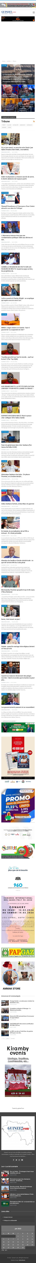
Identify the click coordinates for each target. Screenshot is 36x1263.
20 (8, 1244)
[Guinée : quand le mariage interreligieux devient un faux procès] (10, 638)
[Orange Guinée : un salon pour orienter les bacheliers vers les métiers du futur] (5, 1003)
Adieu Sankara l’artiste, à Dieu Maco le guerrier (17, 504)
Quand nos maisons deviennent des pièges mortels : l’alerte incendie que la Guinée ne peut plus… (18, 678)
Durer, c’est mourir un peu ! (10, 619)
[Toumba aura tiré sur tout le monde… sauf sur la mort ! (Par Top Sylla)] (10, 349)
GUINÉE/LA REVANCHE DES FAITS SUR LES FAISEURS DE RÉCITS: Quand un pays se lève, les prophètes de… (17, 269)
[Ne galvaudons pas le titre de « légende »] (9, 91)
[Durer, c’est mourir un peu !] (10, 611)
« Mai (2, 1250)
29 (18, 1247)
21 (13, 1244)
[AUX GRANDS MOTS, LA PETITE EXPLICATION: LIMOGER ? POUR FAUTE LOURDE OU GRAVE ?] (10, 378)
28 (13, 1247)
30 (23, 1247)
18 (32, 1242)
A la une (4, 65)
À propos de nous (8, 1217)
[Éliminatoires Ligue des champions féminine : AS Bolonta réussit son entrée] (5, 1181)
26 (3, 1247)
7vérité (3, 125)
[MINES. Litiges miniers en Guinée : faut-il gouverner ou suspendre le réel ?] (10, 319)
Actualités (15, 125)
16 (23, 1242)
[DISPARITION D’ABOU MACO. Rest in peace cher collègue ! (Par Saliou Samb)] (10, 407)
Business (4, 127)
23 (23, 1244)
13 (8, 1242)
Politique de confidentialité (10, 1220)
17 (27, 1242)
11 (32, 1239)
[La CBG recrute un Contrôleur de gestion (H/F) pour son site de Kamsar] (5, 1033)
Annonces (22, 125)
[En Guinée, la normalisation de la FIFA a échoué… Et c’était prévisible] (10, 523)
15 (18, 1242)
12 (3, 1242)
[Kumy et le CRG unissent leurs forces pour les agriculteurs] (5, 1018)
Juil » (6, 1250)
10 (27, 1239)
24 (27, 1244)
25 (32, 1244)
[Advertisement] (18, 40)
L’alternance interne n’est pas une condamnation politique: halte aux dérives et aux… (17, 237)
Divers (9, 127)
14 (13, 1242)
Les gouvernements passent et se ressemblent (17, 707)
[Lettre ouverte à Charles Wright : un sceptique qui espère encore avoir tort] (10, 290)
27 (8, 1247)
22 (18, 1244)
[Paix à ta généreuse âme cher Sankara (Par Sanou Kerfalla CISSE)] (10, 437)
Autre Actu (29, 125)
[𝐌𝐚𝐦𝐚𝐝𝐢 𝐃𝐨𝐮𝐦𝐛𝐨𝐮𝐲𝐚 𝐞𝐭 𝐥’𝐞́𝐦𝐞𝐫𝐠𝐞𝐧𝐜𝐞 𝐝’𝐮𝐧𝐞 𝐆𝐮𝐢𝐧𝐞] (10, 198)
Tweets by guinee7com (18, 1108)
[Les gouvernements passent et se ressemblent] (10, 699)
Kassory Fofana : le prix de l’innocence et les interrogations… (9, 108)
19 (3, 1244)
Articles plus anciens (9, 721)
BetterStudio (22, 1260)
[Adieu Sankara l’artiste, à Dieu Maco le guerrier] (10, 495)
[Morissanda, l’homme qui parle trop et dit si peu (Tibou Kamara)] (10, 581)
